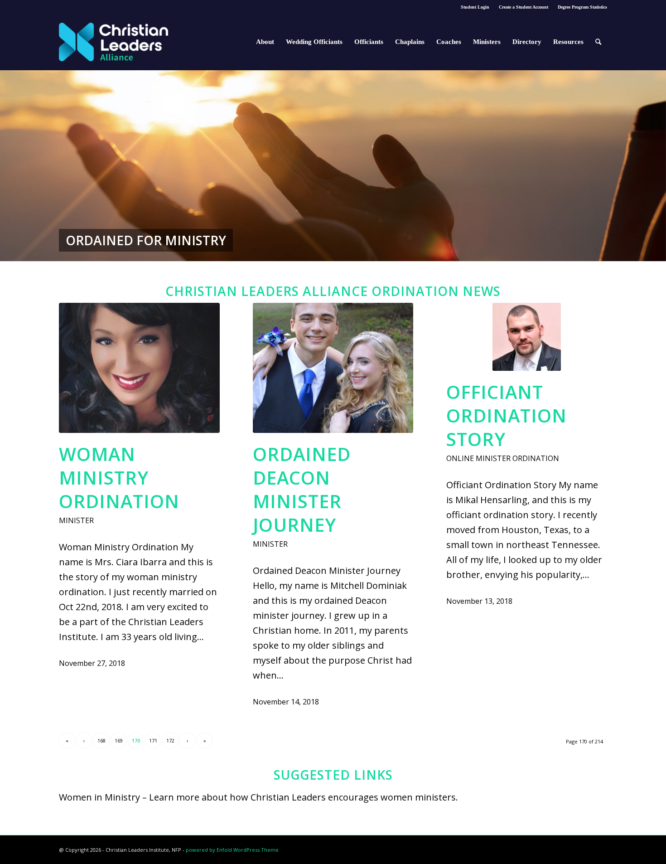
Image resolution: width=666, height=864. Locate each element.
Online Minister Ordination (502, 458)
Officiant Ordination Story (506, 415)
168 (101, 740)
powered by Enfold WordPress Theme (232, 849)
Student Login (475, 7)
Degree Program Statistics (582, 7)
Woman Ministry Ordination (119, 478)
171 (153, 740)
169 (119, 740)
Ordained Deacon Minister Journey (302, 489)
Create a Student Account (523, 7)
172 (170, 740)
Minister (76, 520)
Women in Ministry (99, 797)
